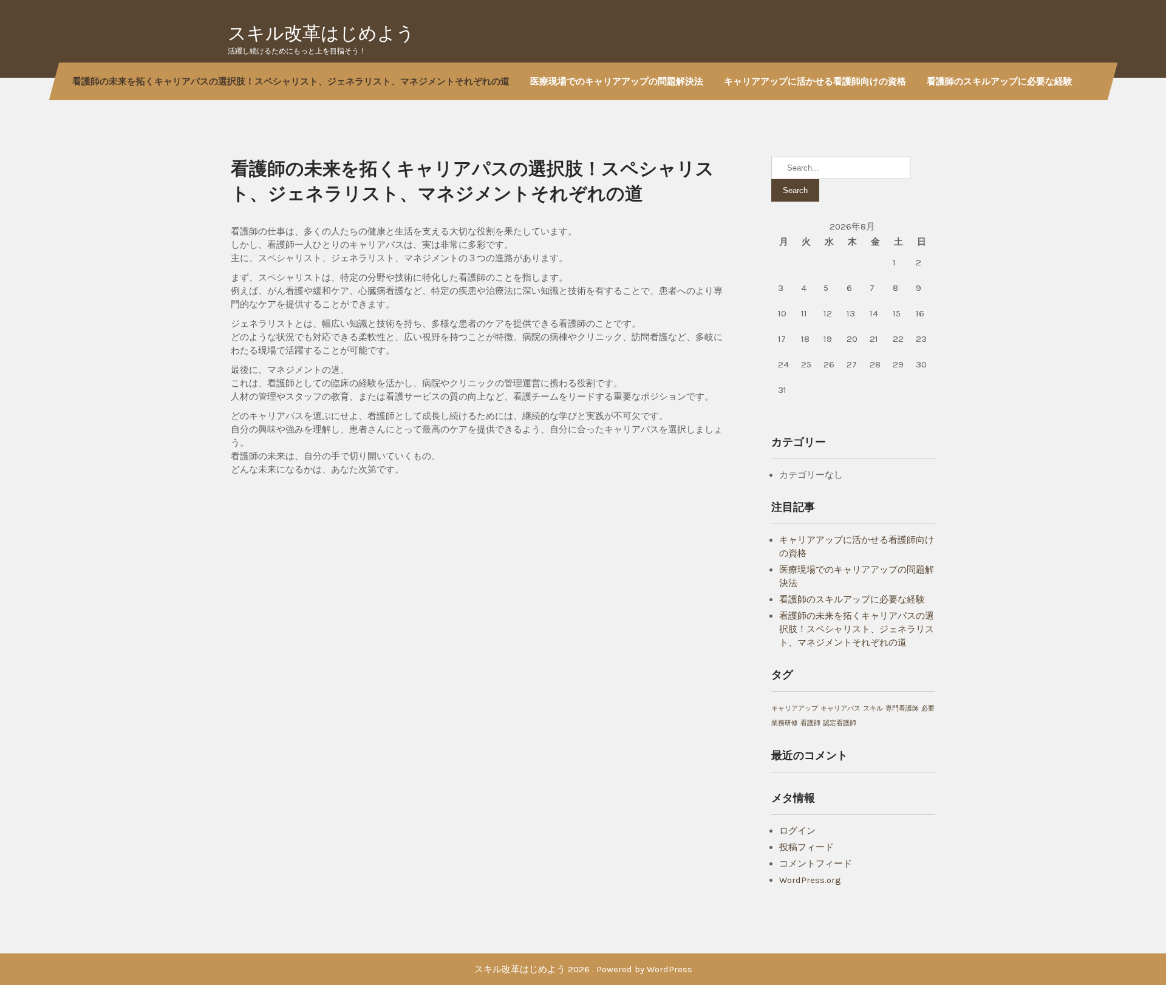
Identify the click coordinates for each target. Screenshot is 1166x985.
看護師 (810, 723)
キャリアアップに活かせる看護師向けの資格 (815, 81)
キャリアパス (840, 708)
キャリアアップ (794, 708)
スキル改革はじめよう (321, 33)
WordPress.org (810, 879)
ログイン (797, 830)
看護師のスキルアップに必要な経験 (999, 81)
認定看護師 (839, 723)
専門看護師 (902, 708)
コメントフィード (815, 863)
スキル (873, 708)
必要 (928, 708)
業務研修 (784, 723)
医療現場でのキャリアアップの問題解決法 (616, 81)
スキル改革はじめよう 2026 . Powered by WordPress (583, 969)
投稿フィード (806, 847)
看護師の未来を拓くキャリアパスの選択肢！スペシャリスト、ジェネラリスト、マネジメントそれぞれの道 (291, 81)
